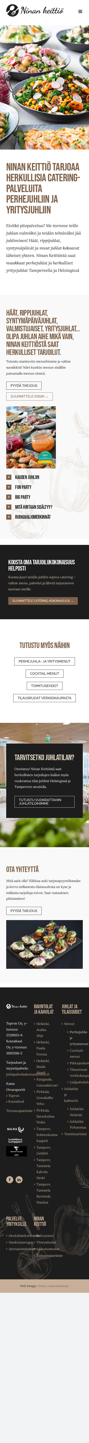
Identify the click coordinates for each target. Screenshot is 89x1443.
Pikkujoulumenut (74, 1063)
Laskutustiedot (44, 1249)
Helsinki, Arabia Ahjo (43, 1030)
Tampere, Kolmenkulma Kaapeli (44, 1135)
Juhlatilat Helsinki (74, 1112)
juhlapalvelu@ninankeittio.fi (27, 1074)
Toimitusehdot (72, 1134)
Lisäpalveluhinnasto (74, 1082)
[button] (44, 478)
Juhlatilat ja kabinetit (71, 1095)
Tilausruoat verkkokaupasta (74, 1072)
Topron (12, 1095)
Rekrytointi (44, 1236)
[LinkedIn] (19, 1179)
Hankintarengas (17, 1242)
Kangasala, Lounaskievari (44, 1082)
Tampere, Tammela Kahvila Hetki (43, 1169)
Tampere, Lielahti (43, 1150)
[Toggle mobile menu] (80, 11)
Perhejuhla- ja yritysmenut (74, 1038)
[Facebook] (9, 1179)
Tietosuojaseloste (19, 1111)
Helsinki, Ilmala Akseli (43, 1067)
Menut (69, 1024)
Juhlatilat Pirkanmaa (74, 1124)
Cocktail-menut (74, 1053)
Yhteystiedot (44, 1242)
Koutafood (15, 1101)
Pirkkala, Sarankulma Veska (44, 1116)
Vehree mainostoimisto (53, 1286)
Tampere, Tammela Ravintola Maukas (43, 1193)
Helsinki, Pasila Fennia (43, 1048)
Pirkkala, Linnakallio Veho (44, 1098)
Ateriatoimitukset (17, 1249)
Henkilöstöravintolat (17, 1236)
